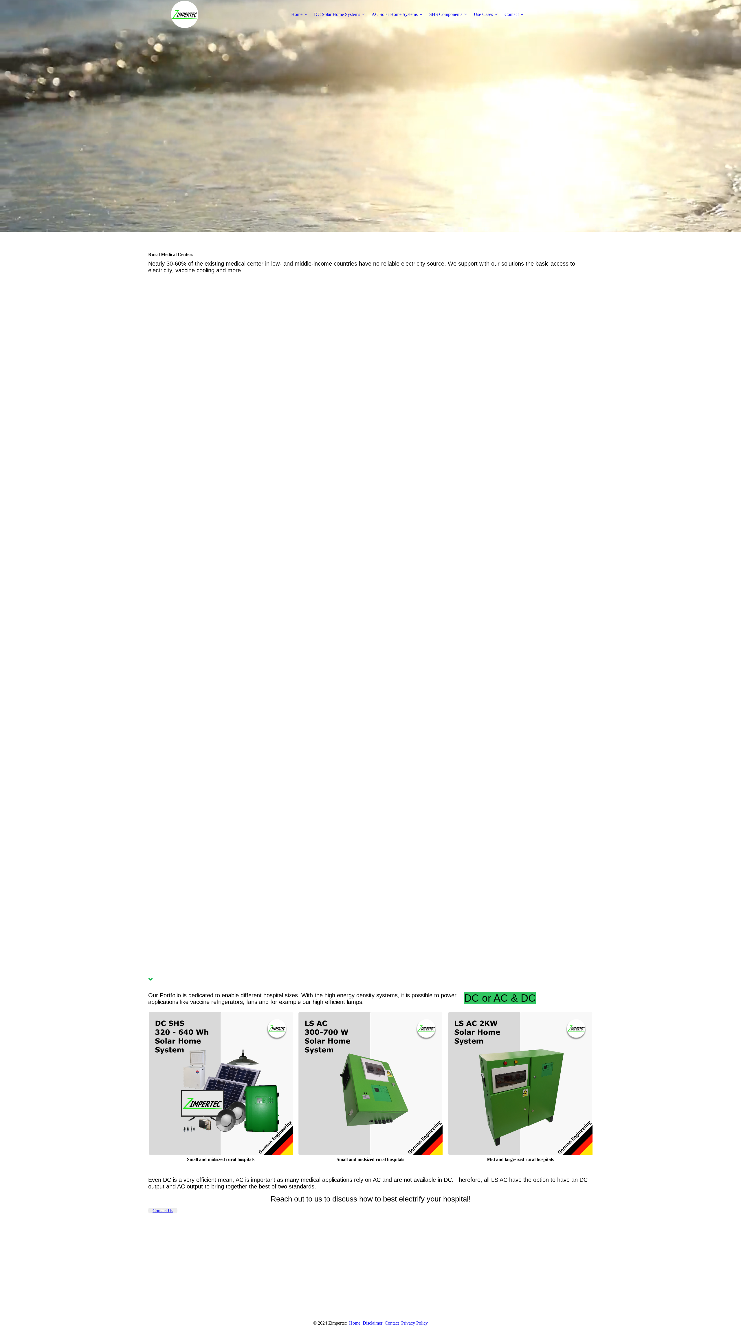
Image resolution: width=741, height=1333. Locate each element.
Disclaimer (372, 1323)
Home (296, 14)
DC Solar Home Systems (337, 14)
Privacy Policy (414, 1323)
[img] (184, 14)
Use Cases (483, 14)
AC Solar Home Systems (395, 14)
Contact (512, 14)
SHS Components (445, 14)
